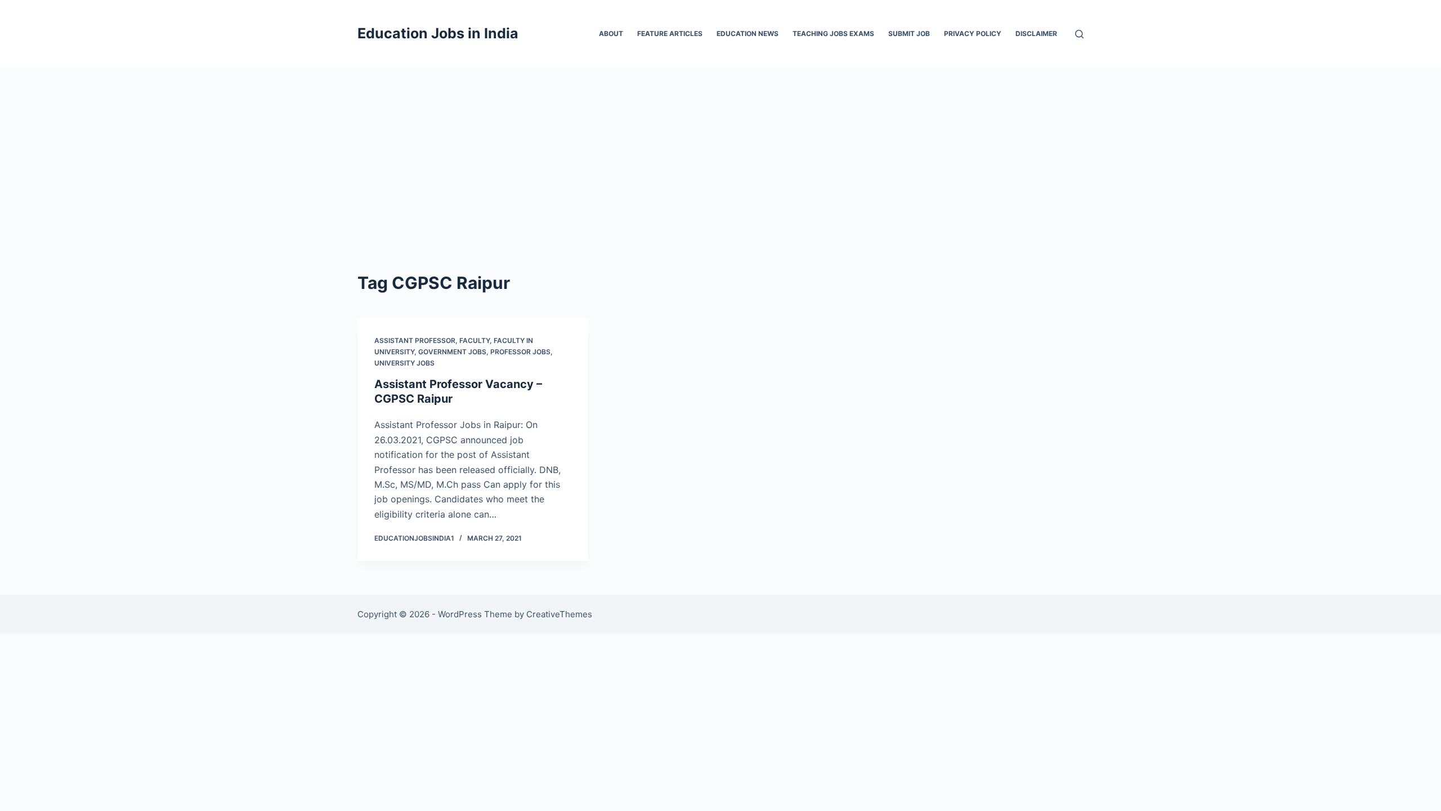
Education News (747, 33)
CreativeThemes (559, 614)
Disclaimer (1036, 33)
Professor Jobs (520, 351)
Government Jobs (452, 351)
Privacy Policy (972, 33)
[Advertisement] (720, 152)
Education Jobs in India (437, 33)
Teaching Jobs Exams (833, 33)
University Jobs (404, 363)
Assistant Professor (414, 340)
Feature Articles (669, 33)
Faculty (474, 340)
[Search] (1079, 34)
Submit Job (909, 33)
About (611, 33)
